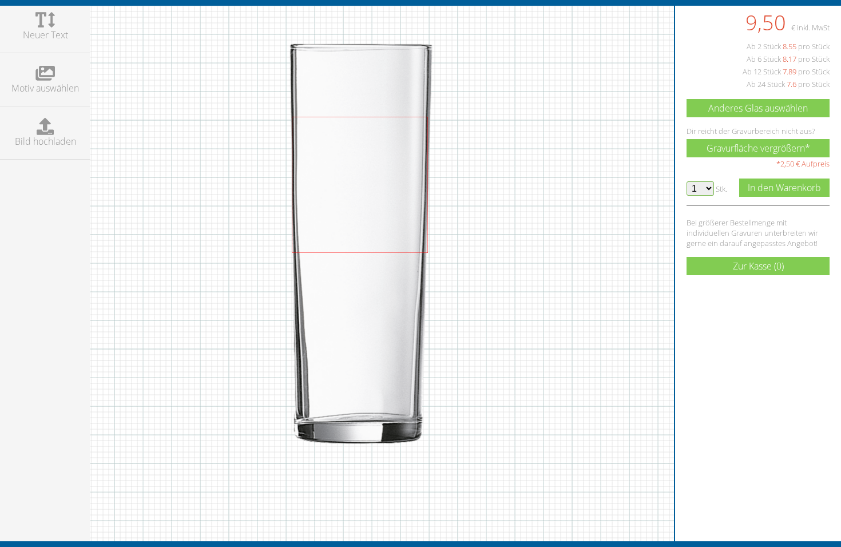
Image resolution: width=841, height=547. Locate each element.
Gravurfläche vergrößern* (758, 148)
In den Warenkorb (784, 187)
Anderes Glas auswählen (758, 108)
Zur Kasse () (758, 266)
